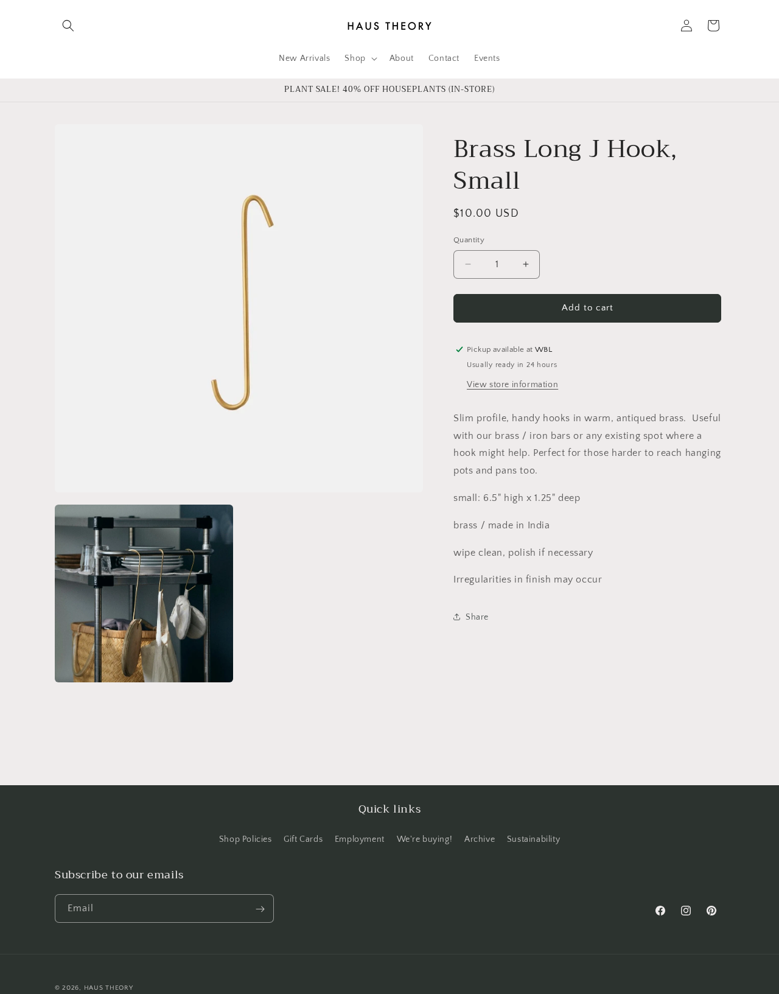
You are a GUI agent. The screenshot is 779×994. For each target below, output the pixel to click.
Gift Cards (303, 839)
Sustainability (533, 839)
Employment (360, 839)
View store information (512, 384)
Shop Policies (245, 839)
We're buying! (425, 839)
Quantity (468, 240)
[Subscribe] (259, 909)
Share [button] (477, 616)
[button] (68, 25)
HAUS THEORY (108, 988)
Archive (479, 839)
